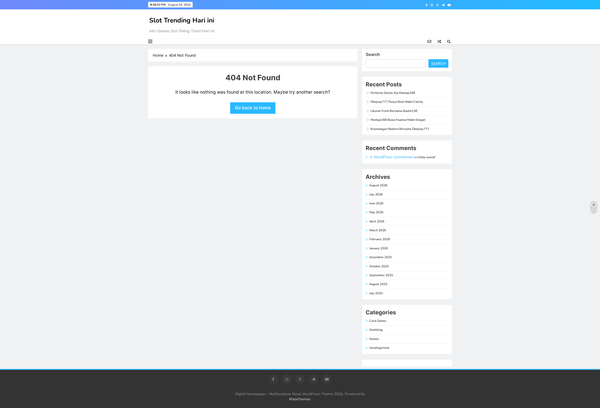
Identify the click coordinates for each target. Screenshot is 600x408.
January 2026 (378, 248)
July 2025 (376, 293)
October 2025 (379, 266)
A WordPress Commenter (391, 157)
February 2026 (379, 239)
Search (373, 54)
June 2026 (376, 203)
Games (374, 339)
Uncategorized (379, 348)
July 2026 (376, 194)
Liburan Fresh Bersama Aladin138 (394, 111)
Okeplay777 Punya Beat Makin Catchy (397, 102)
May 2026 (376, 212)
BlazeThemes (299, 399)
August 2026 (378, 185)
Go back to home (253, 107)
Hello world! (426, 157)
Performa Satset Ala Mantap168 (393, 93)
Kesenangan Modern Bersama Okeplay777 (400, 129)
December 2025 (380, 257)
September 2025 (381, 275)
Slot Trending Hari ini (181, 20)
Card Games (377, 321)
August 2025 (378, 284)
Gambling (376, 330)
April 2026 (376, 221)
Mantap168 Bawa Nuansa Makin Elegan (398, 120)
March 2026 (377, 230)
